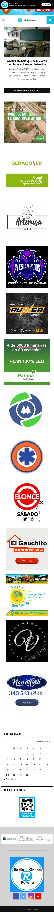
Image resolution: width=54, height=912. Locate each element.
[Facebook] (16, 896)
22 (27, 769)
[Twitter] (23, 896)
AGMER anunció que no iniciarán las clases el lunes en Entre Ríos (27, 63)
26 (7, 775)
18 (46, 764)
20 (14, 769)
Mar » (13, 779)
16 (33, 764)
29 (27, 775)
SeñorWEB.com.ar (31, 909)
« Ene (6, 779)
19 (7, 769)
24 (40, 769)
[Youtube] (38, 896)
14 (20, 764)
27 (14, 775)
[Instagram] (31, 896)
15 (27, 764)
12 (7, 764)
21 (21, 769)
